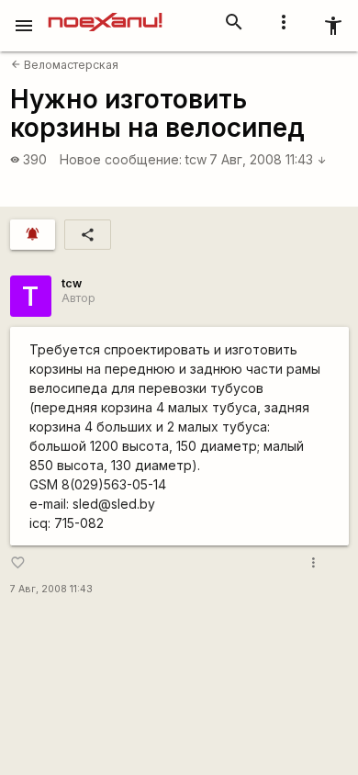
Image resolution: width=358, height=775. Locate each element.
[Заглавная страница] (105, 13)
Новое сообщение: (121, 159)
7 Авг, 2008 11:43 (268, 159)
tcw (196, 159)
